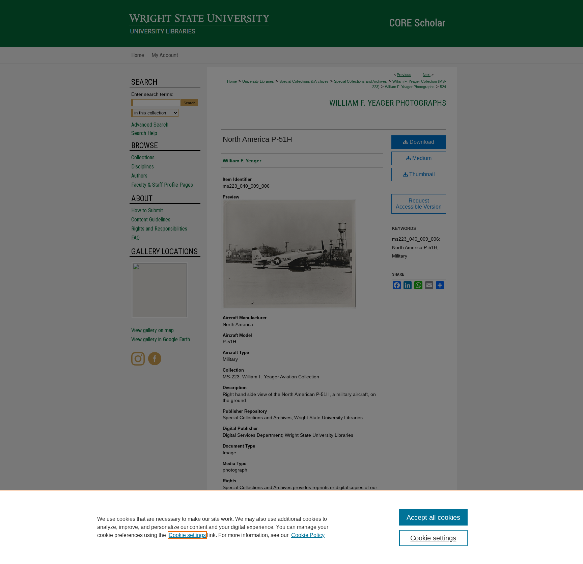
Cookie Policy (308, 535)
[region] (291, 527)
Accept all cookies (433, 517)
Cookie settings (187, 535)
